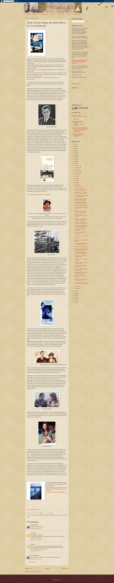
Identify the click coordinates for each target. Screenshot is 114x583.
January (76, 288)
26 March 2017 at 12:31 (35, 550)
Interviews (61, 14)
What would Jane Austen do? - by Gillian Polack (81, 280)
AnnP (31, 533)
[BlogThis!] (48, 513)
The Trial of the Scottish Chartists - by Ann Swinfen (80, 223)
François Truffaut (39, 515)
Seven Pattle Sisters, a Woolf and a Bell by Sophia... (81, 273)
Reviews (53, 14)
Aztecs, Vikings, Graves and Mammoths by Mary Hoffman (81, 283)
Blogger (59, 580)
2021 (74, 155)
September (77, 172)
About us (35, 14)
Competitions (76, 14)
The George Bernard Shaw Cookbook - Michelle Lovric (81, 253)
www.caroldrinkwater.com (33, 509)
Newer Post (28, 568)
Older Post (65, 568)
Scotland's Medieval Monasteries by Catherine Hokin (80, 215)
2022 (74, 152)
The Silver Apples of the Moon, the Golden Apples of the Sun (80, 130)
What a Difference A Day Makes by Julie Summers (81, 196)
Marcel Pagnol (52, 515)
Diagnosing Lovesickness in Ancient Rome (80, 256)
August (76, 174)
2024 (74, 148)
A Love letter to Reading (78, 124)
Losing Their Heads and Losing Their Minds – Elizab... (81, 244)
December (77, 165)
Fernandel (32, 515)
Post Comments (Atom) (36, 571)
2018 (74, 161)
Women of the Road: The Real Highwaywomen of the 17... (81, 249)
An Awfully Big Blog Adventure (78, 122)
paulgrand (32, 524)
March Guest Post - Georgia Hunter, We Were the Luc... (81, 193)
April (76, 182)
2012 (74, 299)
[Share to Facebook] (51, 513)
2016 (74, 291)
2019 (74, 159)
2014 (74, 295)
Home (28, 14)
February (77, 286)
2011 (74, 302)
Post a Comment (32, 562)
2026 (74, 144)
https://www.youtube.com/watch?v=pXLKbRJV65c (39, 194)
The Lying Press (78, 237)
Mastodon (78, 83)
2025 (74, 146)
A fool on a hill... (77, 115)
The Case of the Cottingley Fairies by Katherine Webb (80, 226)
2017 (74, 163)
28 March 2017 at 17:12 (35, 559)
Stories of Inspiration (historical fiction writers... (81, 269)
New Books (44, 14)
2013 (74, 297)
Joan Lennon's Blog (78, 134)
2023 (74, 150)
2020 (74, 157)
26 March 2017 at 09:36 (35, 528)
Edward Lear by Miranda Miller (81, 205)
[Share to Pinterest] (53, 513)
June (76, 178)
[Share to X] (50, 513)
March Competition (78, 186)
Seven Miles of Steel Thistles (80, 128)
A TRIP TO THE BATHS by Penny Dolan (80, 233)
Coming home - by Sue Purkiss (81, 235)
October (76, 169)
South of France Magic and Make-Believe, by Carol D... (81, 203)
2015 (74, 293)
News (68, 14)
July (76, 176)
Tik (31, 544)
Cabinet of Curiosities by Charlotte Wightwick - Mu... (81, 189)
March (76, 184)
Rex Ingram (59, 515)
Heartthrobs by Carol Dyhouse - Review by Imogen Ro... (81, 219)
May (76, 180)
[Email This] (47, 513)
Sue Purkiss (33, 555)
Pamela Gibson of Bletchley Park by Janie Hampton (80, 199)
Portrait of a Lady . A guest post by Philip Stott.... (81, 263)
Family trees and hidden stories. (81, 246)
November (77, 167)
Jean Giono (46, 515)
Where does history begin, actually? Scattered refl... (80, 212)
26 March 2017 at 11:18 (35, 539)
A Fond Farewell (76, 135)
